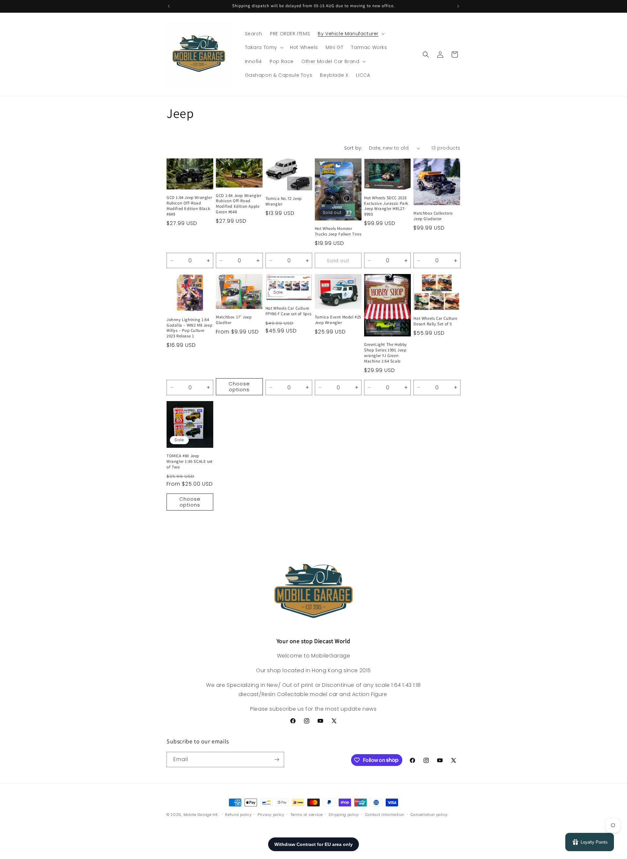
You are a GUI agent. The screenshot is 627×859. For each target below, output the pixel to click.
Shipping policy (344, 814)
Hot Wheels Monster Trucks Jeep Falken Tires (338, 231)
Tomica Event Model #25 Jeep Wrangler (338, 320)
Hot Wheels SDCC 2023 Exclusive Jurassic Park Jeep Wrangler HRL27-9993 (386, 206)
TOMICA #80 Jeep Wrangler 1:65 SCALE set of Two (190, 461)
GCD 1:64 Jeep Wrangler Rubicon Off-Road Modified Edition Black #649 (189, 206)
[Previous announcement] (169, 6)
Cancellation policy (429, 814)
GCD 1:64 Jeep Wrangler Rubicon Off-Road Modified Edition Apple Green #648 (238, 204)
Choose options (239, 386)
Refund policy (238, 814)
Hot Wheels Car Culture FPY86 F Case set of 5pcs (288, 311)
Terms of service (307, 814)
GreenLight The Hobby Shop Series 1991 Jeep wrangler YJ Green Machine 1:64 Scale (385, 353)
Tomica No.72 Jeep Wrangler (283, 201)
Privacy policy (271, 814)
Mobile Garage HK (201, 814)
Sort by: (353, 148)
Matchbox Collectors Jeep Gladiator (432, 216)
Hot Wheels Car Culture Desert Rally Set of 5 (435, 321)
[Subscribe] (276, 759)
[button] (350, 34)
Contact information (384, 814)
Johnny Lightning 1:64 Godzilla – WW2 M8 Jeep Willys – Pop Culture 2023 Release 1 (189, 328)
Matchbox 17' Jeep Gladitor (233, 320)
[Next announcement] (458, 6)
